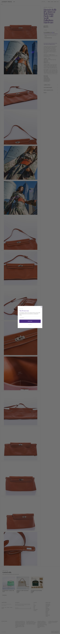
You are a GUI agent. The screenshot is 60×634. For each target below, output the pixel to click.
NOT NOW (30, 324)
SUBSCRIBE (30, 321)
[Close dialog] (41, 306)
